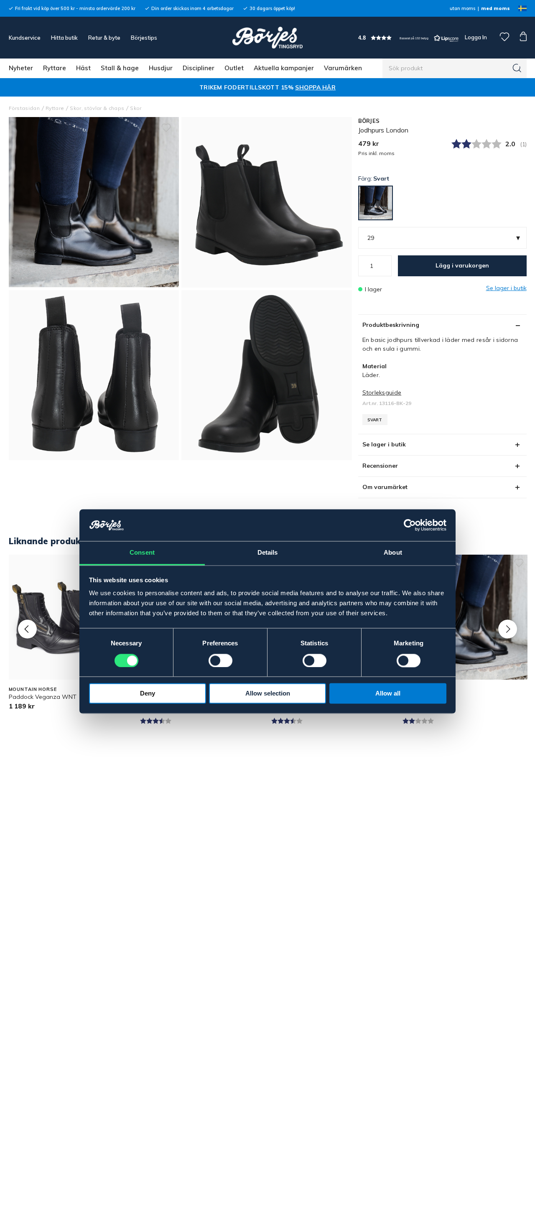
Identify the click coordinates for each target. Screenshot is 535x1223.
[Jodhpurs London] (266, 202)
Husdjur (161, 68)
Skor (135, 108)
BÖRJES (369, 120)
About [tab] (393, 552)
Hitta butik (64, 37)
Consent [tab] (142, 552)
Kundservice (25, 37)
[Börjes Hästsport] (267, 37)
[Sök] (517, 68)
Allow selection (267, 693)
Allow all (387, 693)
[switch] (220, 661)
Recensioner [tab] (380, 465)
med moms (495, 8)
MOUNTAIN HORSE (33, 689)
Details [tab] (267, 552)
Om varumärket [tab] (385, 487)
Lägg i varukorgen (462, 265)
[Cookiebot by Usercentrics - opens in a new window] (409, 525)
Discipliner (198, 68)
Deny (147, 693)
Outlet (234, 68)
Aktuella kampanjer (284, 68)
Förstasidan (24, 108)
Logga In (475, 37)
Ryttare (54, 68)
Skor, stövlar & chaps (97, 108)
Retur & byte (104, 37)
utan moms (462, 8)
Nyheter (21, 68)
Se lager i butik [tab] (384, 444)
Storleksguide (382, 392)
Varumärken (343, 68)
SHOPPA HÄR (315, 87)
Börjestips (144, 37)
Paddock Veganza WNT (42, 697)
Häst (83, 68)
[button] (408, 38)
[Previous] (27, 628)
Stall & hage (120, 68)
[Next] (507, 628)
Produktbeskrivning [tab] (390, 325)
